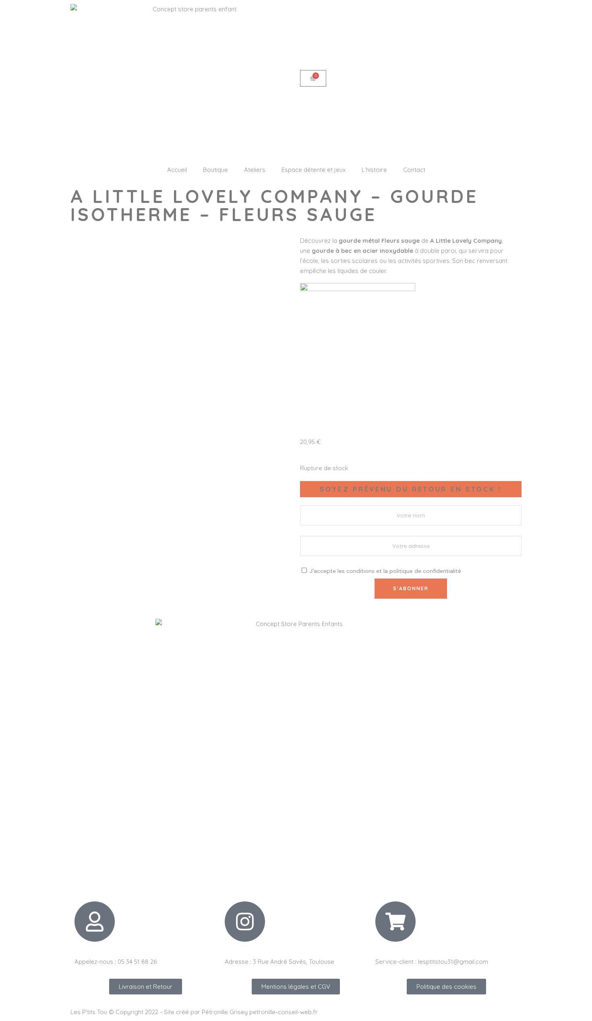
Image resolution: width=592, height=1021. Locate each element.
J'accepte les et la (384, 571)
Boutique (215, 170)
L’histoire (374, 170)
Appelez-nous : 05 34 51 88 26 (116, 961)
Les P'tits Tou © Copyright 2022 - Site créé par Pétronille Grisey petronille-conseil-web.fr (194, 1012)
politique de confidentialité (425, 571)
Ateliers (254, 170)
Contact (414, 170)
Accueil (177, 170)
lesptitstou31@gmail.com (453, 961)
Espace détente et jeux (314, 170)
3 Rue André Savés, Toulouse (293, 961)
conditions (360, 571)
